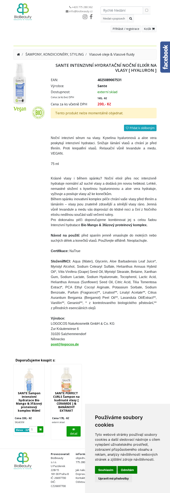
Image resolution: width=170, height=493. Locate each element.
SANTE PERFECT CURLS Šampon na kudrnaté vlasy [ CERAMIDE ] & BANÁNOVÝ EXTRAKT (66, 401)
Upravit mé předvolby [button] (113, 478)
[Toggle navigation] (148, 41)
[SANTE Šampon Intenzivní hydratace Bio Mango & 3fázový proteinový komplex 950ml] (29, 379)
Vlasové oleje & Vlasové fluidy (112, 54)
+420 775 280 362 (82, 7)
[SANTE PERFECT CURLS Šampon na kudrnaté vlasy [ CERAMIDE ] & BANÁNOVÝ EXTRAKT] (66, 379)
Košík (148, 29)
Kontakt (80, 478)
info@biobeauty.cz (81, 11)
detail (73, 434)
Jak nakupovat (84, 470)
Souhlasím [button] (105, 470)
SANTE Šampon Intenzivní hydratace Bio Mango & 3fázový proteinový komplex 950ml (29, 401)
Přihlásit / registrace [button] (126, 29)
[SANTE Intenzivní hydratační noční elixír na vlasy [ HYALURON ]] (19, 83)
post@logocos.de (65, 344)
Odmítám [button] (127, 470)
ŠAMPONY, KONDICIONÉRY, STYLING (55, 54)
